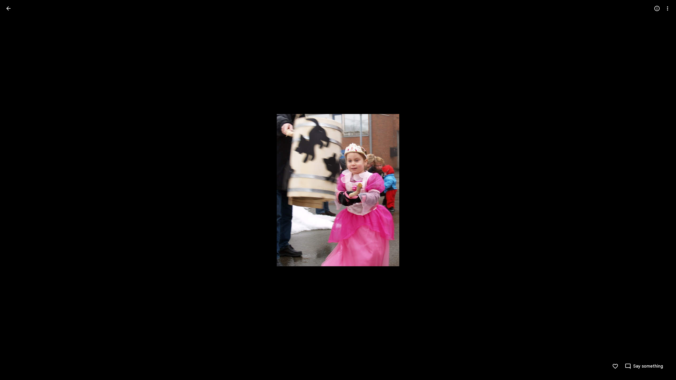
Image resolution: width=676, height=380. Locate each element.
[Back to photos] (8, 8)
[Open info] (657, 8)
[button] (14, 190)
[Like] (615, 366)
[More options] (667, 8)
